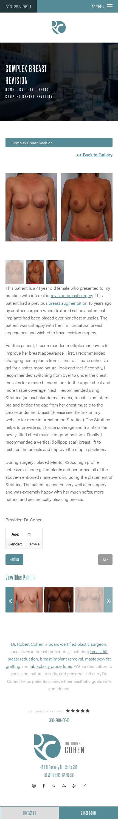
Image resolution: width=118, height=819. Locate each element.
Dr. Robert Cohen (27, 644)
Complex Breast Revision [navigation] (29, 97)
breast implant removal (61, 659)
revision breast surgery (72, 295)
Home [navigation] (10, 90)
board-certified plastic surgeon (77, 644)
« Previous (14, 559)
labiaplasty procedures (51, 666)
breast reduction (22, 659)
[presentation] (9, 599)
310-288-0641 (18, 6)
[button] (33, 785)
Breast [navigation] (45, 90)
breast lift (99, 651)
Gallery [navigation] (26, 90)
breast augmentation (68, 303)
